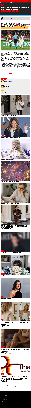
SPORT (4, 4)
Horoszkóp (1, 2)
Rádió (18, 394)
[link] (2, 113)
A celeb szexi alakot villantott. (5, 253)
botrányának (15, 23)
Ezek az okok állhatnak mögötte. (6, 353)
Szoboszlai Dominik (7, 2)
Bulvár (9, 394)
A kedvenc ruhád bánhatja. (5, 277)
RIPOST (1, 4)
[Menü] (29, 1)
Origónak (10, 73)
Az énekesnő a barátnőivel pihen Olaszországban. (9, 299)
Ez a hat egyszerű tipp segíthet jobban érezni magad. (10, 326)
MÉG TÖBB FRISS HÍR (3, 92)
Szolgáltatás (14, 394)
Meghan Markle (13, 2)
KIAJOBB (7, 4)
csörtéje (17, 24)
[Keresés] (27, 1)
